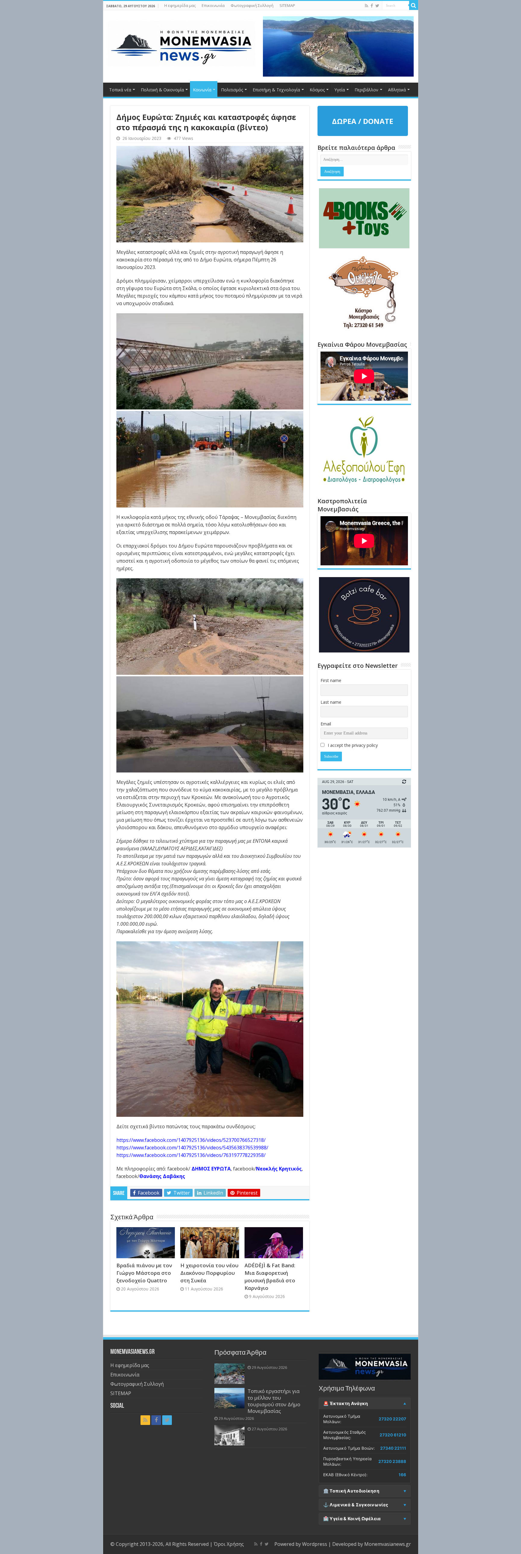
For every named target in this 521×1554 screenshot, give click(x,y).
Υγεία (339, 90)
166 (402, 1474)
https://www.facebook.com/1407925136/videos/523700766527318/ (191, 1140)
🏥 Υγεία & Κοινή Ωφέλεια (352, 1518)
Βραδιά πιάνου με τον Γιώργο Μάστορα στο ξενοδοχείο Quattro (144, 1273)
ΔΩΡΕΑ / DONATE (362, 121)
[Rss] (366, 5)
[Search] (413, 5)
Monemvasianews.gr (387, 1544)
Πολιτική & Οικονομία (162, 90)
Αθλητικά (397, 90)
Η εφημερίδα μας (180, 5)
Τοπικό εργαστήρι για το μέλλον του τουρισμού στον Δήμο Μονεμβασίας (274, 1401)
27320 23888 (392, 1461)
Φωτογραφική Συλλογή (252, 5)
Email (325, 724)
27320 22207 (392, 1419)
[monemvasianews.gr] (181, 42)
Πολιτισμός (232, 90)
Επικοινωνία (213, 5)
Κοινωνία (202, 90)
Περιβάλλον (366, 90)
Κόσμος (317, 90)
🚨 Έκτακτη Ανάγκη (345, 1403)
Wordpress (314, 1544)
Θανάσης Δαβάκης (162, 1176)
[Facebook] (372, 5)
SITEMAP (287, 5)
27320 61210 (393, 1434)
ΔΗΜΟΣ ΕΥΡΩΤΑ (211, 1168)
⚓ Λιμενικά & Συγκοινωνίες (355, 1505)
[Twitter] (377, 5)
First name (330, 680)
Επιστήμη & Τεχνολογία (276, 90)
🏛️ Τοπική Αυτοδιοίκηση (351, 1491)
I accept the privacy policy (352, 745)
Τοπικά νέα (120, 90)
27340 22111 (393, 1448)
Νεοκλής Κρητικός (279, 1168)
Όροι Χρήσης (229, 1544)
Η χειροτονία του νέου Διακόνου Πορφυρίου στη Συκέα (209, 1273)
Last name (330, 702)
